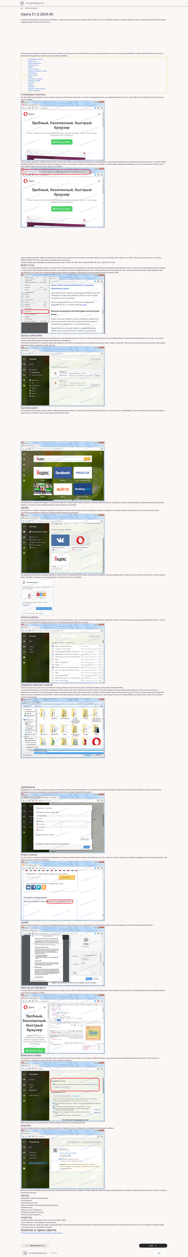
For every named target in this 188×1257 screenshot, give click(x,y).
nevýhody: (31, 87)
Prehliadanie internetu (35, 59)
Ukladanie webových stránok (37, 71)
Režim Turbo (32, 61)
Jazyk (158, 1253)
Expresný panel (33, 65)
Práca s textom (33, 75)
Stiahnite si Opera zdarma (36, 89)
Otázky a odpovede (34, 90)
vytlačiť (30, 77)
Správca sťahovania (34, 63)
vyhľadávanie (32, 73)
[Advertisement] (80, 37)
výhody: (30, 85)
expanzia (31, 83)
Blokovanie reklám (34, 81)
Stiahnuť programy (31, 8)
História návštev (33, 69)
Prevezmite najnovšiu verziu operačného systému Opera (42, 1233)
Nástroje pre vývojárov (35, 79)
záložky (30, 67)
